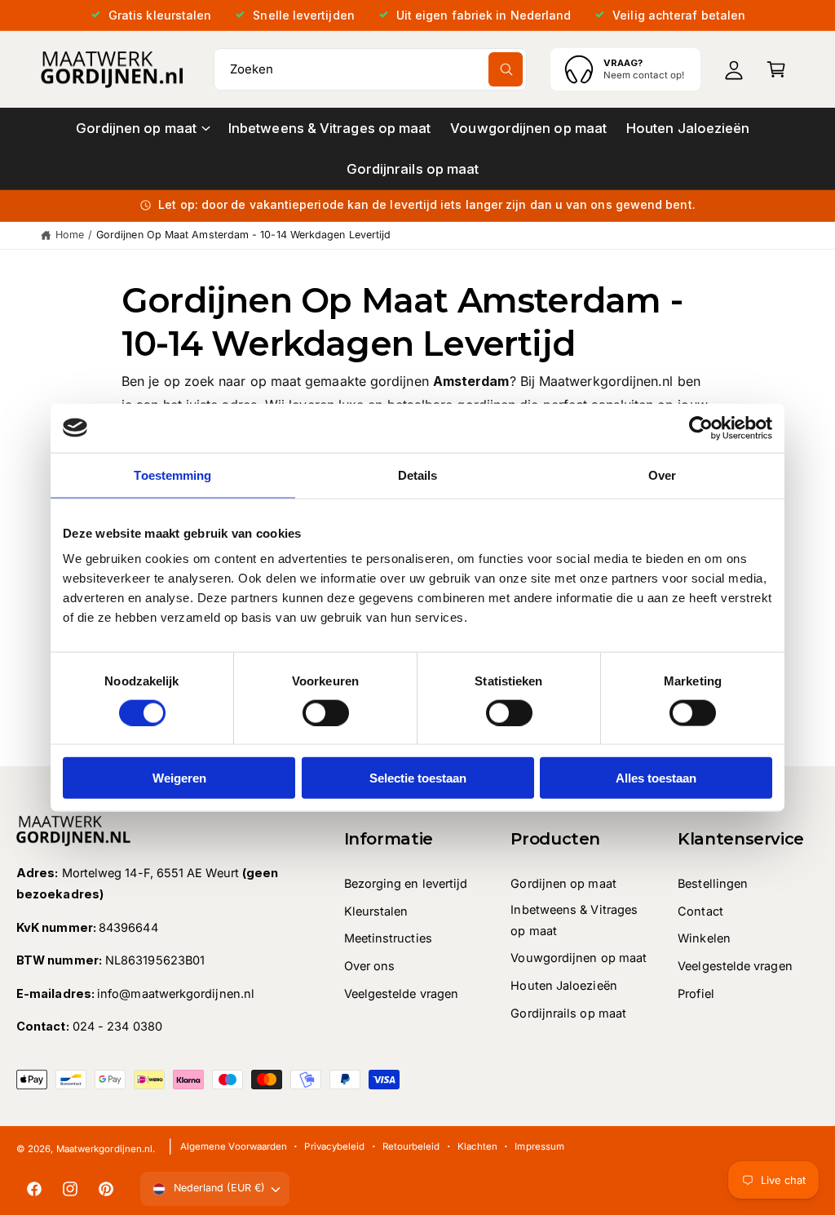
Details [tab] (418, 474)
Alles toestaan (656, 778)
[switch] (326, 712)
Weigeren (179, 778)
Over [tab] (662, 474)
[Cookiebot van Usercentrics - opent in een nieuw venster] (701, 427)
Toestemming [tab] (172, 474)
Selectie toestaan (417, 778)
